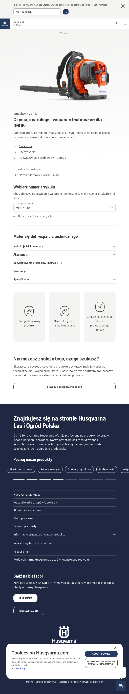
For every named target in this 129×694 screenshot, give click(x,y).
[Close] (115, 647)
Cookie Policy (18, 668)
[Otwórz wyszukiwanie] (116, 24)
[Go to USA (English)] (66, 11)
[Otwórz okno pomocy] (121, 686)
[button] (19, 479)
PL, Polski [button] (17, 25)
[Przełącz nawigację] (125, 24)
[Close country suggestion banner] (123, 6)
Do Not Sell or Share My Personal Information (101, 662)
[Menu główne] (5, 24)
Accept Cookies (101, 654)
